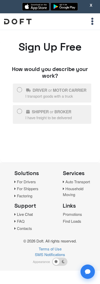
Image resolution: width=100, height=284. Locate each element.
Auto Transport (77, 181)
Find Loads (72, 221)
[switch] (59, 262)
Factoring (24, 195)
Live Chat (25, 214)
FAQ (21, 221)
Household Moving (73, 191)
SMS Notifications (50, 254)
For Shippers (27, 188)
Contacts (24, 228)
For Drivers (26, 181)
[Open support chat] (88, 272)
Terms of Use (50, 248)
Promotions (72, 214)
